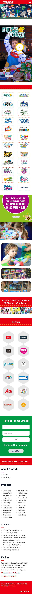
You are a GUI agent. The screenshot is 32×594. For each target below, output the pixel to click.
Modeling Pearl (7, 517)
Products (6, 484)
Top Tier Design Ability (10, 533)
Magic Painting (7, 500)
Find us (5, 557)
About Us (6, 475)
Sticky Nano (21, 505)
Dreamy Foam (7, 493)
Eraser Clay (6, 503)
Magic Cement (7, 510)
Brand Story (6, 477)
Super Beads (22, 500)
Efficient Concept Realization (12, 530)
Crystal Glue (22, 512)
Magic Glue (21, 510)
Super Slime (22, 495)
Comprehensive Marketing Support (14, 537)
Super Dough (7, 490)
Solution (5, 524)
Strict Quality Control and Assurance (14, 542)
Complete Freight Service (11, 547)
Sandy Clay (21, 508)
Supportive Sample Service (11, 540)
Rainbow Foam (22, 493)
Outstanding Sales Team (11, 550)
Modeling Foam (23, 490)
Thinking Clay (7, 508)
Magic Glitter (22, 515)
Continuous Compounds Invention (14, 535)
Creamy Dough (22, 498)
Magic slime (7, 498)
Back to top (23, 591)
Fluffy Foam (7, 512)
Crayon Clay (21, 503)
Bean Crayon (7, 515)
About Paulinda (9, 469)
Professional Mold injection (12, 545)
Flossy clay (6, 505)
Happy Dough (7, 495)
